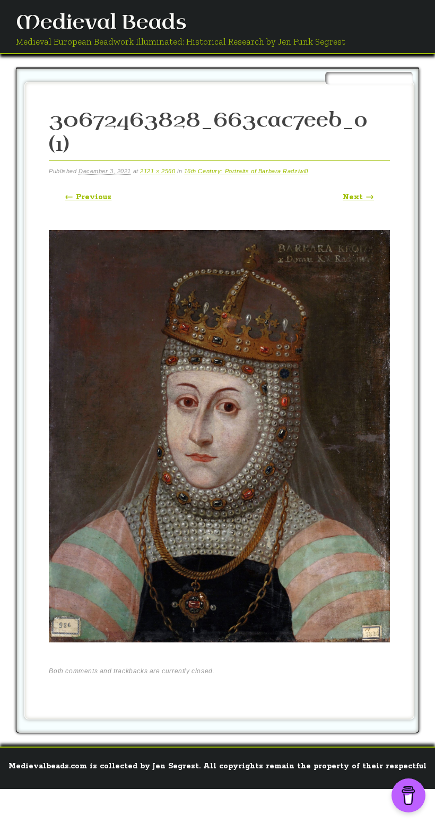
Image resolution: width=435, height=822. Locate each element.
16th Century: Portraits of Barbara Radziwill (246, 171)
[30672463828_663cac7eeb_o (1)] (219, 651)
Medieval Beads (101, 22)
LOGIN (361, 803)
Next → (358, 197)
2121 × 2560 (157, 171)
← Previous (88, 197)
